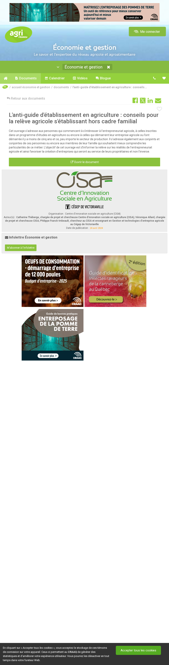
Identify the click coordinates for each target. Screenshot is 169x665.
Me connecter (149, 32)
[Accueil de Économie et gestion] (5, 78)
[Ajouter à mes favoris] (159, 109)
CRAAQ (72, 651)
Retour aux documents (27, 98)
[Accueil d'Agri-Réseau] (18, 34)
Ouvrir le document (86, 162)
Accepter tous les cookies (138, 650)
